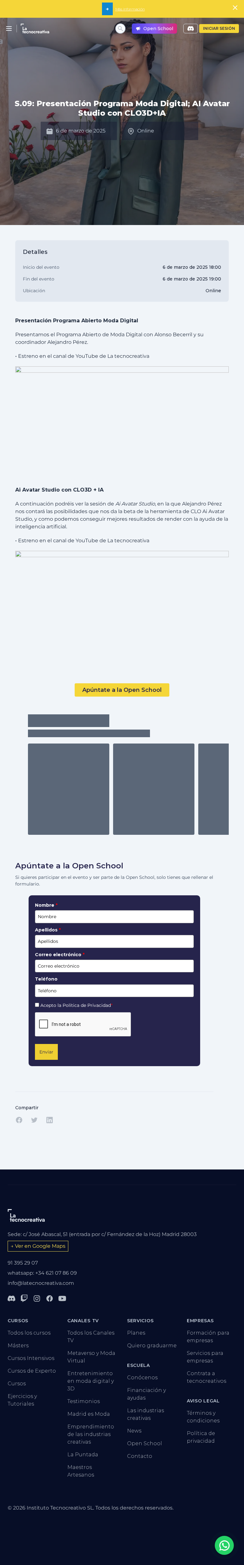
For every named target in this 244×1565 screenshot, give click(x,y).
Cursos (17, 1384)
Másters (18, 1346)
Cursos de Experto (32, 1371)
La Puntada (82, 1455)
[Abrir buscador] (120, 28)
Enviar (46, 1052)
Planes (136, 1333)
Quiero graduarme (152, 1346)
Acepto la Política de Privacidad (76, 1005)
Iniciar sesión (219, 28)
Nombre (46, 905)
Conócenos (142, 1378)
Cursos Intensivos (31, 1358)
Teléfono (46, 979)
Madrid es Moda (88, 1414)
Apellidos (48, 930)
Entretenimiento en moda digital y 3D (90, 1381)
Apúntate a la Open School (122, 689)
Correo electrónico (60, 954)
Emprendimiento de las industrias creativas (90, 1434)
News (134, 1431)
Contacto (139, 1456)
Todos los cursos (29, 1333)
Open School (144, 1443)
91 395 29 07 (23, 1263)
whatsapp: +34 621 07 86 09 (42, 1273)
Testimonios (83, 1401)
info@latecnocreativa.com (41, 1283)
